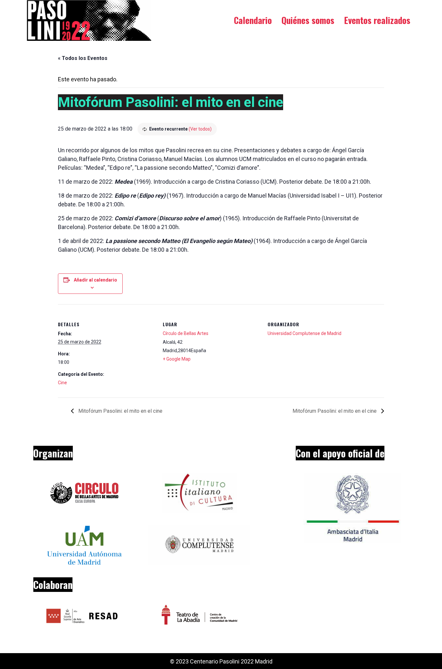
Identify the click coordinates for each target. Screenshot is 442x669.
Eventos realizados (377, 20)
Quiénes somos (308, 20)
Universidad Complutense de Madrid (304, 333)
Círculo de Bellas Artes (185, 333)
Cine (62, 382)
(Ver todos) (200, 129)
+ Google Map (177, 359)
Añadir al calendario (95, 280)
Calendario (253, 20)
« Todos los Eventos (82, 58)
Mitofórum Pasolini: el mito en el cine (119, 411)
